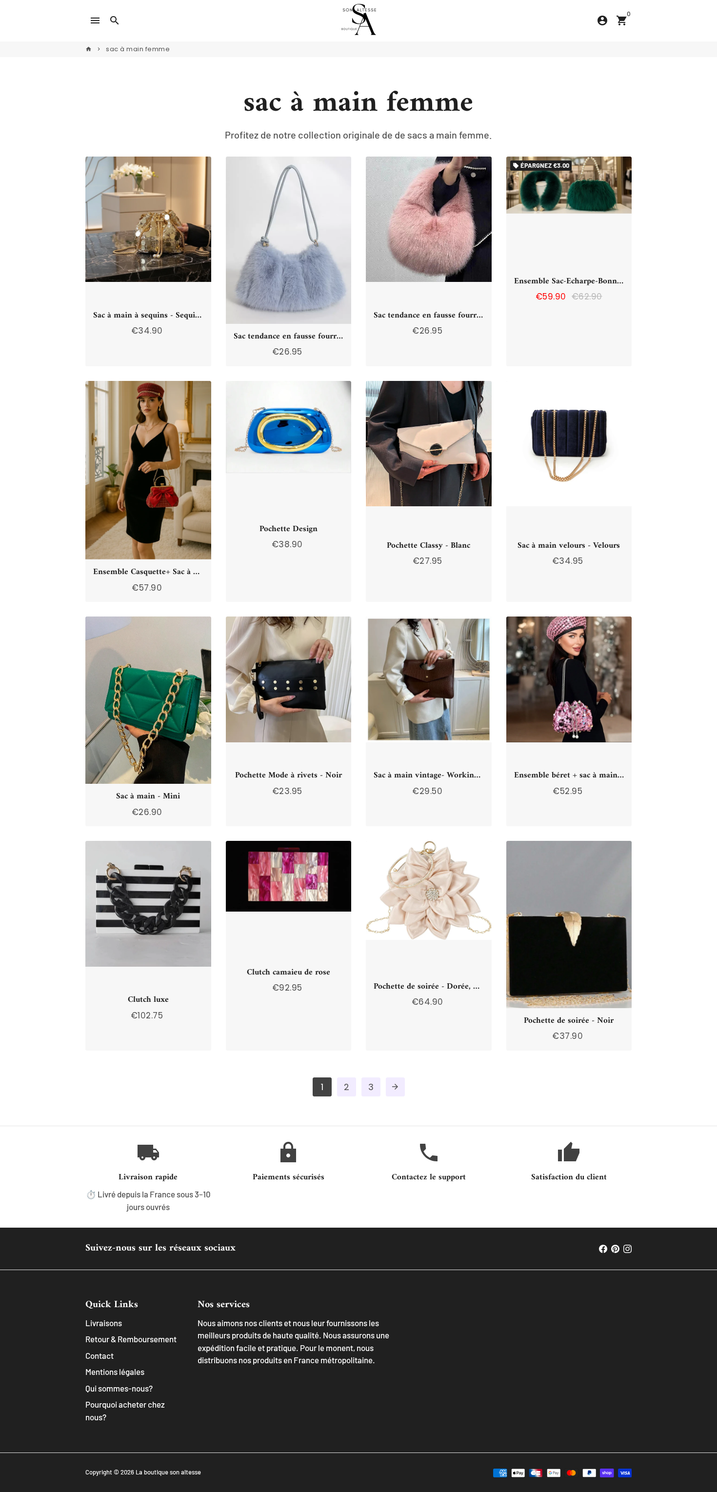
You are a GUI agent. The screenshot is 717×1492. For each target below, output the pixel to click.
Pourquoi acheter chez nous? (125, 1410)
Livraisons (103, 1323)
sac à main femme (138, 49)
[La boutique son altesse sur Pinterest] (615, 1248)
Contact (99, 1355)
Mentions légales (114, 1371)
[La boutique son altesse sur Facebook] (603, 1248)
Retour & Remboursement (131, 1339)
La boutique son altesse (168, 1472)
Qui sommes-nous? (119, 1388)
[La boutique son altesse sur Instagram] (627, 1248)
